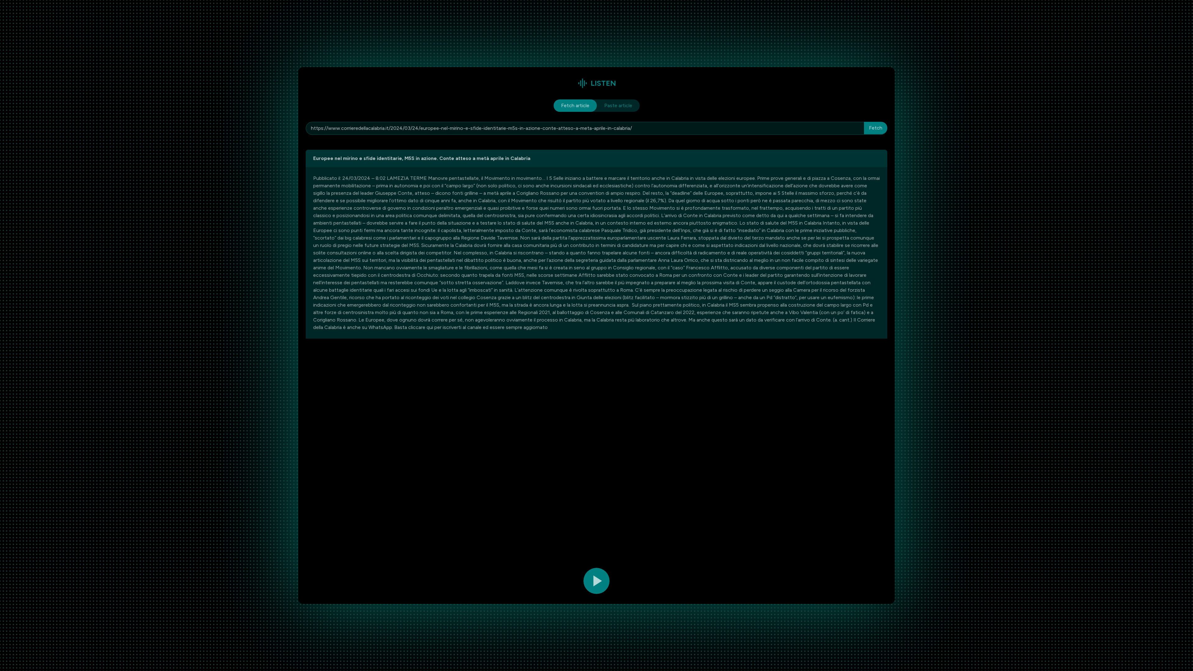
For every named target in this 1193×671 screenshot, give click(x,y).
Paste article (618, 105)
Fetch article (575, 105)
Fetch (875, 128)
